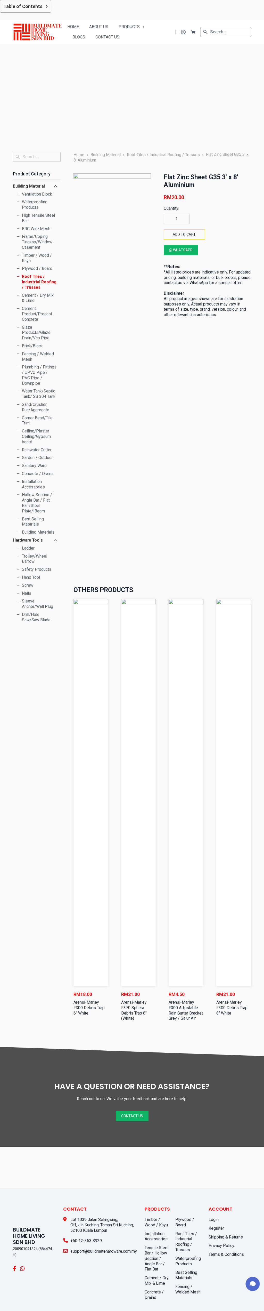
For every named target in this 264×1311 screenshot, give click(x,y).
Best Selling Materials (227, 1223)
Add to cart (184, 234)
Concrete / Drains (193, 1245)
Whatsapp (182, 250)
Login (18, 1270)
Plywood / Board (232, 1178)
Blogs (78, 37)
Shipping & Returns (30, 1287)
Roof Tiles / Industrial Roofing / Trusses (234, 1193)
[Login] (181, 32)
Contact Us (107, 37)
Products (129, 26)
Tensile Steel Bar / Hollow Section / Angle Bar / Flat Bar (193, 1214)
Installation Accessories (188, 1195)
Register (20, 1278)
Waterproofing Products (229, 1209)
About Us (98, 26)
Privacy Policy (26, 1296)
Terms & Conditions (30, 1304)
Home (73, 26)
